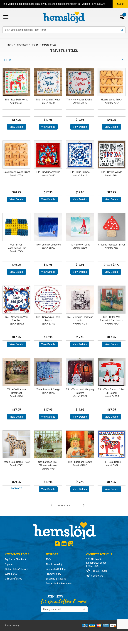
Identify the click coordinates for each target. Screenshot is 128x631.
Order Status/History (16, 569)
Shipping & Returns (56, 578)
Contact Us (97, 575)
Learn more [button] (98, 4)
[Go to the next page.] (83, 505)
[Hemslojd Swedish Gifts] (64, 16)
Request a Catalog (56, 569)
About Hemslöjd (54, 564)
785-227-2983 (99, 570)
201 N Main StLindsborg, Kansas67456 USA (96, 562)
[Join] (84, 609)
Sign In (8, 564)
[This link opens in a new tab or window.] (57, 543)
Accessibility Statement (59, 583)
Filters (7, 60)
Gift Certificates (13, 578)
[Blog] (70, 543)
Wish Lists (11, 573)
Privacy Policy (53, 573)
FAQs (49, 559)
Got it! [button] (120, 4)
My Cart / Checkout (15, 559)
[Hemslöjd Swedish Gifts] (64, 530)
